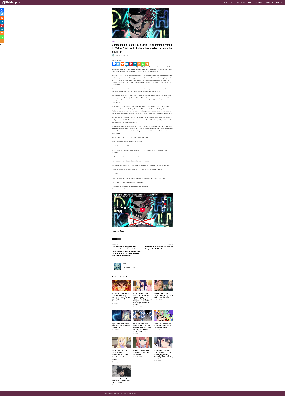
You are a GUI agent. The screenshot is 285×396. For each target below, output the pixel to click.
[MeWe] (135, 64)
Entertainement (258, 2)
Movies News (275, 2)
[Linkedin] (127, 64)
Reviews (267, 2)
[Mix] (139, 64)
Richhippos (116, 393)
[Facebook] (114, 64)
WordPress (128, 393)
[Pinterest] (131, 64)
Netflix (243, 2)
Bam (135, 393)
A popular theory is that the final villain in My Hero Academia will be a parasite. (121, 325)
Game (237, 2)
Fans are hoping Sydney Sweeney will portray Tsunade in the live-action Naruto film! (163, 295)
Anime (225, 2)
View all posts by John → (129, 267)
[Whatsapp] (143, 64)
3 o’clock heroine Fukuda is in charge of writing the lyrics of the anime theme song (162, 325)
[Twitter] (118, 64)
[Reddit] (122, 64)
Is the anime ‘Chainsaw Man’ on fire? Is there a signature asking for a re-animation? (121, 380)
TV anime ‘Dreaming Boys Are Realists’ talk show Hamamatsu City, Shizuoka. (142, 352)
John (117, 55)
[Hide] (0, 44)
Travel (250, 2)
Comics (231, 2)
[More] (147, 64)
